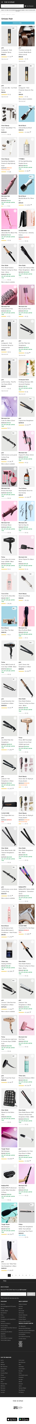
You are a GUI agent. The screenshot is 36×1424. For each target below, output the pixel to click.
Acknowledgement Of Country (8, 1306)
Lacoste (3, 1392)
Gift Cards (21, 1312)
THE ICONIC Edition (6, 1340)
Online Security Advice (6, 1331)
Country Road (4, 1373)
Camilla (3, 1371)
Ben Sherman (4, 1366)
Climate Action (22, 1338)
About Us (3, 1304)
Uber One (3, 1336)
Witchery (3, 1386)
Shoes (2, 1375)
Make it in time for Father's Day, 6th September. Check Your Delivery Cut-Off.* (18, 11)
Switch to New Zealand (24, 1321)
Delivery (21, 1306)
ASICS (20, 1381)
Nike (20, 1364)
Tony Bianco (22, 1390)
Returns (21, 1308)
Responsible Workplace (24, 1328)
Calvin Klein (22, 1368)
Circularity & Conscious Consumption (24, 1333)
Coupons (3, 1321)
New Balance (22, 1362)
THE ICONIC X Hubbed (6, 1338)
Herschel (3, 1390)
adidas (2, 1362)
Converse (3, 1377)
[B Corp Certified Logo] (27, 1344)
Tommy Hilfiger (22, 1388)
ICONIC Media (4, 1310)
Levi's (2, 1360)
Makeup (3, 1364)
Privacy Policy (4, 1325)
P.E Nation (21, 1392)
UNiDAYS (3, 1334)
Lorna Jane (21, 1360)
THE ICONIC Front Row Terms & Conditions (9, 1328)
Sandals (21, 1379)
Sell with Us (4, 1312)
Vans (2, 1381)
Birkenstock (4, 1368)
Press (2, 1315)
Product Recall (22, 1319)
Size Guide (21, 1310)
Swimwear (21, 1366)
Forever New (4, 1383)
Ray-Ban (21, 1371)
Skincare (3, 1388)
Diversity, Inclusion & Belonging (26, 1330)
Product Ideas (22, 1317)
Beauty (9, 14)
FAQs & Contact (23, 1304)
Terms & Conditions (5, 1323)
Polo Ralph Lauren (23, 1375)
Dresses (21, 1383)
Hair (13, 14)
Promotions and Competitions (8, 1319)
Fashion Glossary (23, 1315)
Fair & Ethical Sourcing (24, 1336)
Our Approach (22, 1326)
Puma (20, 1373)
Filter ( (17, 23)
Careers (3, 1317)
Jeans (20, 1386)
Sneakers (21, 1377)
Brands (2, 1308)
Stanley (3, 1379)
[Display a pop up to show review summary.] (12, 57)
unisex (3, 14)
